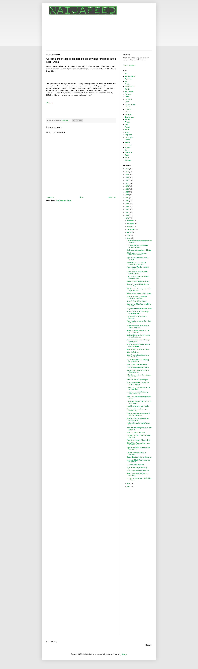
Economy (128, 109)
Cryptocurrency (130, 104)
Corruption (128, 99)
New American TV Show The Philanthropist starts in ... (136, 263)
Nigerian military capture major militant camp (137, 410)
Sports (127, 150)
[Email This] (73, 120)
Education (128, 112)
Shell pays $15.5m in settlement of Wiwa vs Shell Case (138, 414)
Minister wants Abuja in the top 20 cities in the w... (138, 371)
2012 (127, 209)
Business (128, 94)
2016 (127, 198)
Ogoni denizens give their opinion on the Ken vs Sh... (139, 402)
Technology (128, 152)
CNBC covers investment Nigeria (138, 367)
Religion (127, 142)
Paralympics (129, 137)
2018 (127, 192)
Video (127, 157)
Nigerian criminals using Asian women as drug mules (137, 297)
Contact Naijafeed (129, 65)
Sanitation (128, 145)
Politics (127, 140)
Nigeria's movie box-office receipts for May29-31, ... (138, 356)
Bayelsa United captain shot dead (138, 349)
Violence (128, 160)
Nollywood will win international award (139, 309)
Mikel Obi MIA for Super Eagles (137, 380)
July (129, 235)
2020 (127, 186)
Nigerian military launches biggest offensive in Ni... (138, 419)
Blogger (124, 654)
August (129, 232)
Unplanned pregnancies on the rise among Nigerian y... (138, 336)
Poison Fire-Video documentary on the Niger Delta (138, 388)
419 (126, 74)
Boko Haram (129, 92)
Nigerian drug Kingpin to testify (137, 467)
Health (127, 130)
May (129, 483)
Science (127, 147)
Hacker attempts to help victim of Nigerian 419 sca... (138, 326)
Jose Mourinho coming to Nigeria (137, 406)
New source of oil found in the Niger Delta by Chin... (138, 341)
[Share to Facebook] (80, 120)
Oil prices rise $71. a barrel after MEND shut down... (137, 246)
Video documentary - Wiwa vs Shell (138, 440)
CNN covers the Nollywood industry (138, 281)
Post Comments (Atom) (63, 201)
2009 (127, 218)
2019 (127, 189)
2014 (127, 203)
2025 (127, 172)
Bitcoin (127, 89)
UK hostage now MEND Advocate (138, 470)
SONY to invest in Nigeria (135, 465)
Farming (127, 119)
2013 (127, 206)
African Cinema (130, 76)
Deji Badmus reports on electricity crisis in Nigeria (138, 360)
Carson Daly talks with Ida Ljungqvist (139, 457)
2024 (127, 174)
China (127, 97)
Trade (127, 155)
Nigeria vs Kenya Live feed (136, 432)
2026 (127, 169)
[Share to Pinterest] (82, 120)
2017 (127, 195)
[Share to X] (78, 120)
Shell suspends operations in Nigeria (139, 250)
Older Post (112, 197)
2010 (127, 215)
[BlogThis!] (75, 120)
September (131, 229)
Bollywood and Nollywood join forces (139, 293)
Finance (127, 122)
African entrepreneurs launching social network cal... (137, 393)
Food (126, 124)
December (131, 221)
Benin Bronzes (130, 86)
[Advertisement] (99, 33)
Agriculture (128, 79)
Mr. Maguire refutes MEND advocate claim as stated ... (139, 345)
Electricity (128, 114)
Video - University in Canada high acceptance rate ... (138, 312)
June (129, 238)
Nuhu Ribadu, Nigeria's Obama (137, 364)
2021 (127, 183)
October (130, 226)
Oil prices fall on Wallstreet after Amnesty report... (137, 272)
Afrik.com (49, 103)
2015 (127, 201)
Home (82, 197)
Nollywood (128, 135)
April (129, 486)
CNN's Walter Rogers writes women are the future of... (138, 444)
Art (126, 81)
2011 (127, 212)
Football (127, 127)
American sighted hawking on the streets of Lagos (138, 331)
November (131, 224)
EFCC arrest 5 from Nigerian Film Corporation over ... (138, 277)
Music (127, 132)
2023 (127, 177)
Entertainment (129, 117)
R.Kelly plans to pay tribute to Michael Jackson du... (136, 254)
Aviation (127, 84)
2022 (127, 180)
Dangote (127, 107)
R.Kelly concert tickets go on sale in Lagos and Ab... (139, 290)
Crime (127, 102)
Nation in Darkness (133, 352)
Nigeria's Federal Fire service (136, 301)
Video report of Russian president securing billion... (138, 268)
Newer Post (51, 197)
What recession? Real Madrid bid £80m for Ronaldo (138, 383)
